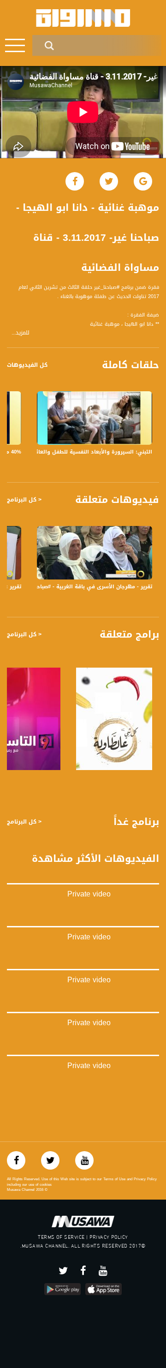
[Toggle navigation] (15, 45)
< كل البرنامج (24, 500)
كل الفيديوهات (27, 365)
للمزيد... (21, 333)
